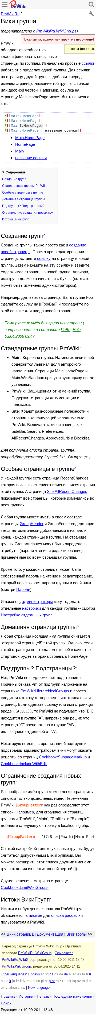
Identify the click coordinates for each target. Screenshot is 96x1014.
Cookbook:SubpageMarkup (63, 757)
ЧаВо (65, 329)
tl (87, 981)
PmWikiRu (10, 14)
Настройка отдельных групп (27, 615)
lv (24, 981)
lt (21, 981)
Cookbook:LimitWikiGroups (25, 887)
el (70, 974)
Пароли (23, 589)
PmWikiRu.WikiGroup (34, 953)
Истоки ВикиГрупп (16, 219)
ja (13, 981)
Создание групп (14, 179)
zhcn (13, 988)
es (79, 974)
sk (69, 981)
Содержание (16, 172)
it (10, 981)
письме (35, 915)
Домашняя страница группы (23, 199)
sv (79, 981)
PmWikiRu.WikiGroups (56, 31)
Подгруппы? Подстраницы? (23, 206)
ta (83, 981)
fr (90, 974)
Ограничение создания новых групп (29, 213)
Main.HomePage (30, 137)
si (65, 981)
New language (39, 988)
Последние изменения (72, 996)
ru (61, 981)
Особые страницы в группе (22, 192)
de (66, 974)
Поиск (6, 1003)
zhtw (21, 988)
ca (51, 974)
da (61, 974)
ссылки (88, 63)
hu (3, 981)
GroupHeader (31, 523)
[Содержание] (44, 236)
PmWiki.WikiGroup (47, 946)
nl (34, 981)
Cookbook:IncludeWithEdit (24, 763)
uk (3, 988)
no (38, 981)
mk (29, 981)
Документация (50, 934)
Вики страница (20, 934)
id (7, 981)
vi (7, 988)
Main (19, 151)
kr (17, 981)
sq (74, 981)
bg (47, 974)
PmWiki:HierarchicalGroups (45, 691)
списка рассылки (67, 915)
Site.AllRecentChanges (67, 491)
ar (42, 974)
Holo (77, 329)
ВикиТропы (76, 934)
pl (42, 981)
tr (90, 981)
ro (57, 981)
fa (83, 974)
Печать (43, 996)
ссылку (44, 258)
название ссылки (31, 157)
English (34, 974)
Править (8, 996)
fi (87, 974)
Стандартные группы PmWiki (24, 186)
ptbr (52, 981)
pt (46, 981)
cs (56, 974)
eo (74, 974)
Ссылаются (64, 953)
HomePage (25, 144)
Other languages (13, 974)
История (26, 996)
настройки (31, 608)
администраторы (37, 601)
